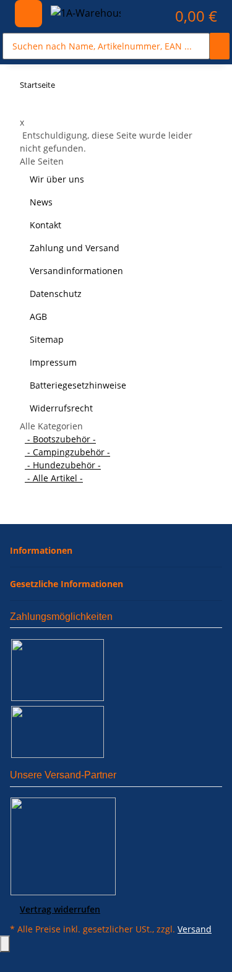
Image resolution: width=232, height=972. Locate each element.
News (41, 202)
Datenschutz (56, 293)
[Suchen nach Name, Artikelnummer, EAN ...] (220, 46)
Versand (195, 929)
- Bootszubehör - (60, 439)
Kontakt (45, 225)
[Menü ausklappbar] (28, 13)
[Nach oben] (5, 943)
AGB (38, 316)
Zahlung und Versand (74, 248)
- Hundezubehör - (63, 465)
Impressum (53, 362)
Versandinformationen (76, 271)
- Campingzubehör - (67, 452)
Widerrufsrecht (61, 408)
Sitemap (47, 339)
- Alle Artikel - (54, 478)
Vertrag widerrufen (60, 909)
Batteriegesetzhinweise (78, 385)
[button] (153, 16)
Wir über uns (57, 179)
